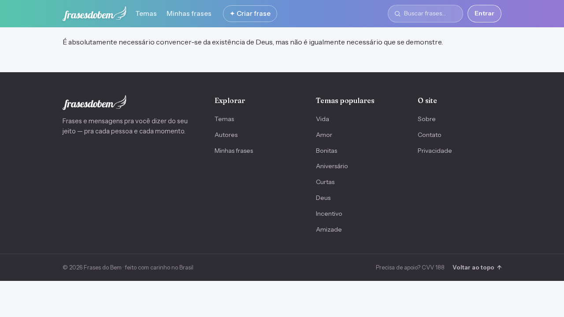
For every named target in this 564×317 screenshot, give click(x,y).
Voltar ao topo (477, 267)
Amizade (329, 229)
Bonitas (326, 151)
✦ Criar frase (250, 13)
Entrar (484, 13)
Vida (322, 119)
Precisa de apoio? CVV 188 (410, 267)
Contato (430, 135)
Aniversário (332, 166)
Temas (146, 13)
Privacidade (435, 151)
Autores (226, 135)
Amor (324, 135)
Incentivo (329, 213)
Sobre (427, 119)
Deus (323, 198)
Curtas (325, 182)
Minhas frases (189, 13)
